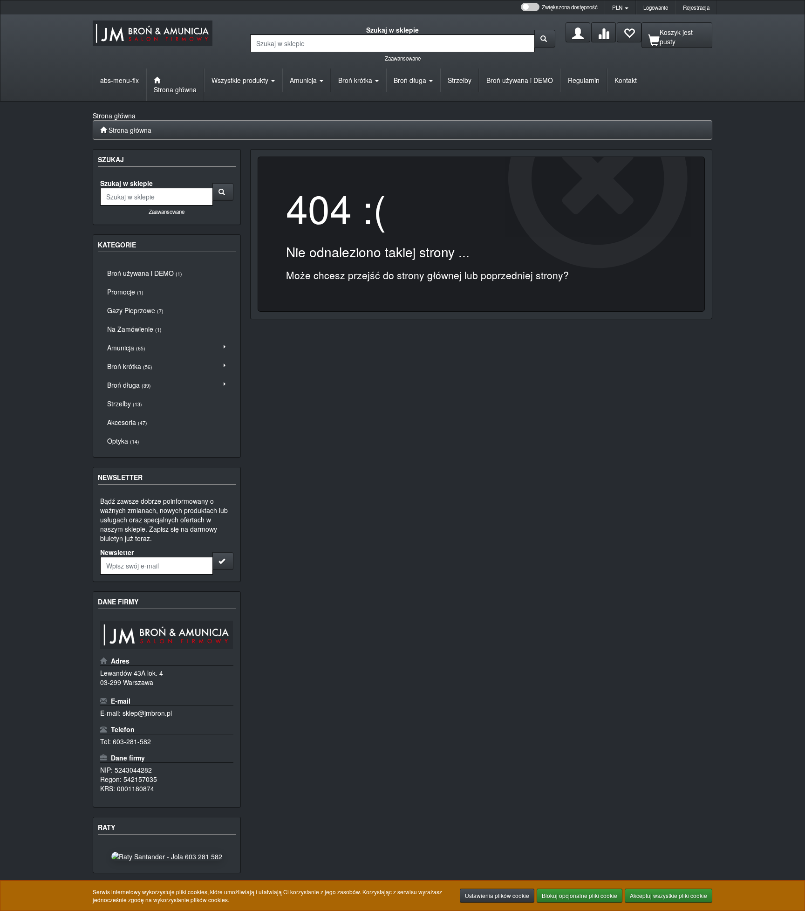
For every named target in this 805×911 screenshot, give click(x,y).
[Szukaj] (544, 39)
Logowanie (655, 7)
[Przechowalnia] (629, 32)
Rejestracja (696, 7)
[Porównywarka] (603, 32)
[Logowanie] (578, 32)
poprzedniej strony (522, 275)
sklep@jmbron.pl (147, 713)
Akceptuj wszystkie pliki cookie (668, 895)
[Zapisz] (222, 561)
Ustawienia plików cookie (497, 895)
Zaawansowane (403, 58)
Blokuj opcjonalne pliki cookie (579, 895)
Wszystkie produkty (240, 80)
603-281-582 (132, 741)
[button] (620, 7)
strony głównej (429, 275)
